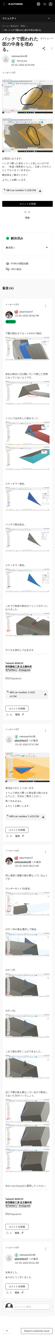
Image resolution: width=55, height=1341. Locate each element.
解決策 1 (10, 247)
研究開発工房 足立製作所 (18, 666)
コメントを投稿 (27, 203)
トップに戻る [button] (6, 1331)
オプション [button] (45, 38)
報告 (27, 217)
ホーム (5, 25)
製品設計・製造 (18, 25)
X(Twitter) (11, 670)
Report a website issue (36, 1331)
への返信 (26, 740)
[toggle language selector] (38, 4)
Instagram (24, 670)
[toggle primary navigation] (5, 4)
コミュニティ (9, 18)
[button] (51, 48)
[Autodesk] (16, 4)
